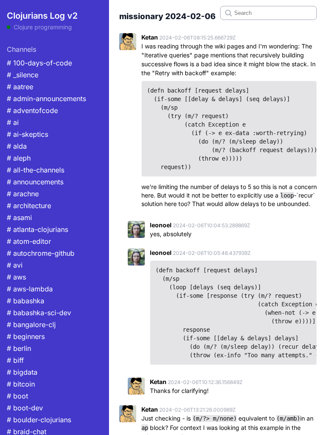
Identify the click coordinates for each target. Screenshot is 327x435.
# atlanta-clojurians (37, 229)
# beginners (26, 336)
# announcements (35, 182)
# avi (15, 265)
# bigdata (22, 372)
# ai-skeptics (27, 134)
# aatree (20, 86)
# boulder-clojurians (39, 419)
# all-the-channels (35, 170)
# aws (16, 277)
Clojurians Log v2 (42, 16)
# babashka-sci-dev (39, 312)
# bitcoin (21, 384)
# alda (17, 146)
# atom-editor (29, 241)
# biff (15, 360)
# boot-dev (25, 408)
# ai (13, 122)
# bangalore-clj (31, 324)
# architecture (29, 205)
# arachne (23, 193)
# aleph (19, 158)
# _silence (22, 75)
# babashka (25, 301)
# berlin (19, 348)
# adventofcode (32, 110)
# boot (17, 396)
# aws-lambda (30, 289)
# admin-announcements (46, 98)
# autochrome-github (41, 253)
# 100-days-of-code (39, 63)
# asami (19, 217)
